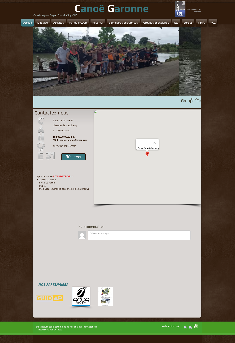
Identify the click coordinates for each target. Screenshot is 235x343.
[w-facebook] (190, 328)
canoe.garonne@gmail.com (73, 140)
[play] (192, 99)
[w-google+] (185, 328)
